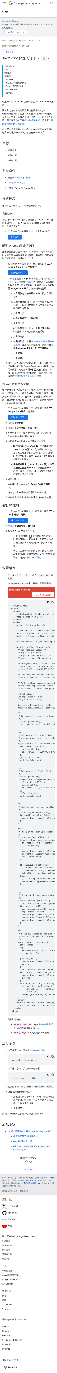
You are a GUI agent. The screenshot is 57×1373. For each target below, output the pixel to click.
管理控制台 (7, 1271)
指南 (38, 40)
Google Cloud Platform (12, 1340)
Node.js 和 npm (22, 177)
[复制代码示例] (52, 602)
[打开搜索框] (46, 3)
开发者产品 (7, 1245)
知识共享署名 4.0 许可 (45, 1178)
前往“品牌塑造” (17, 273)
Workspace (32, 3)
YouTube (6, 1309)
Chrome (5, 1331)
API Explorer (7, 1284)
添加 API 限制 (33, 557)
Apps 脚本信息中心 (10, 1275)
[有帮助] (23, 46)
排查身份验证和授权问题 (25, 1136)
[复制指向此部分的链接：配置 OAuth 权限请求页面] (36, 246)
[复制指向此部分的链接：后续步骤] (18, 1124)
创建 (36, 1032)
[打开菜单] (4, 3)
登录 (52, 3)
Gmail (6, 12)
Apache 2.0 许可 (36, 1180)
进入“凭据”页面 (17, 520)
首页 (4, 40)
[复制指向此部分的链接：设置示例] (18, 568)
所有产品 (6, 1349)
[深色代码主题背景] (48, 602)
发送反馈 (9, 52)
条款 (4, 1360)
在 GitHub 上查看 (43, 595)
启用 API (14, 237)
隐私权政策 (13, 1360)
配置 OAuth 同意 (29, 376)
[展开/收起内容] (13, 66)
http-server (33, 1050)
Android (5, 1327)
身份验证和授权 (32, 120)
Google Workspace (17, 40)
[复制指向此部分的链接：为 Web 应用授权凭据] (31, 384)
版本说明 (6, 1250)
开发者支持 (7, 1254)
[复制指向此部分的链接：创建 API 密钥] (21, 505)
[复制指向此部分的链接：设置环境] (18, 199)
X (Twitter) (7, 1305)
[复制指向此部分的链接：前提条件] (18, 171)
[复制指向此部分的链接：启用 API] (15, 214)
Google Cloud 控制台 (11, 1279)
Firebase (6, 1335)
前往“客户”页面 (17, 417)
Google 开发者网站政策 (26, 1183)
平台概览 (6, 1241)
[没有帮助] (27, 46)
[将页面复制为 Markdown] (44, 58)
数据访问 (29, 282)
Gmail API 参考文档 (22, 1141)
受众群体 (18, 282)
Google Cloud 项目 (17, 182)
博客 (4, 1296)
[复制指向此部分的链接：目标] (11, 143)
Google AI (6, 1344)
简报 (4, 1300)
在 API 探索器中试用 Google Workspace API (29, 1131)
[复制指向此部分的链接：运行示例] (18, 1043)
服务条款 (6, 1259)
